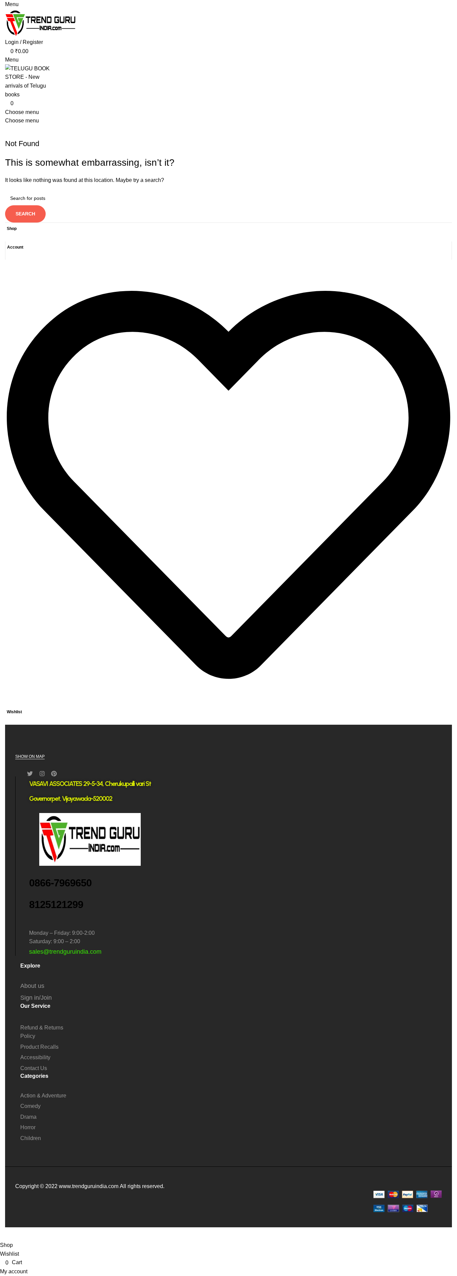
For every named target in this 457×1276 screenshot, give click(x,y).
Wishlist (14, 712)
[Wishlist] (228, 704)
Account (15, 247)
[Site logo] (40, 23)
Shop (12, 228)
